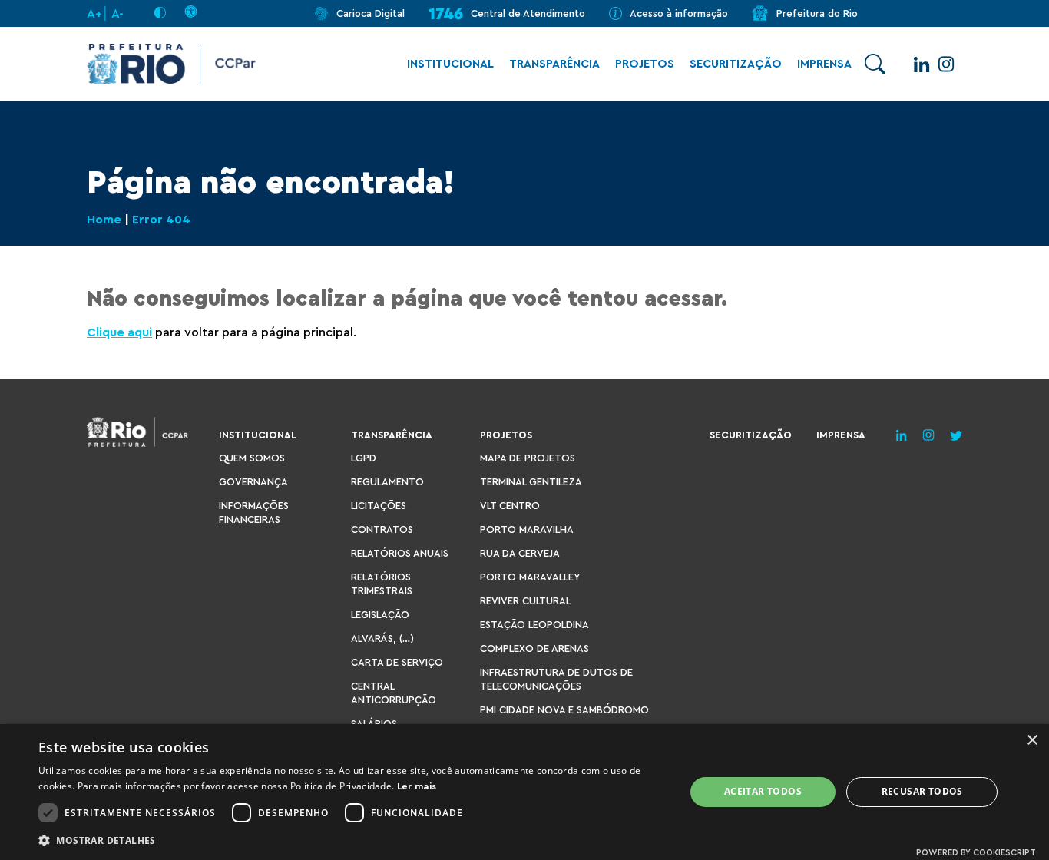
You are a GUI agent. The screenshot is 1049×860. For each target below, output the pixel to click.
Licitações (378, 506)
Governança (253, 482)
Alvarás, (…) (382, 638)
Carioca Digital (370, 13)
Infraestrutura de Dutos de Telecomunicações (556, 679)
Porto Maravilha (527, 529)
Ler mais (416, 786)
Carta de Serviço (397, 662)
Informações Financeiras (254, 512)
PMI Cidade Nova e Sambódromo (564, 710)
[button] (351, 839)
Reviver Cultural (525, 601)
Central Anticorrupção (393, 693)
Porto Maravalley (530, 577)
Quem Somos (252, 458)
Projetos (644, 64)
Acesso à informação (679, 13)
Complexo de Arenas (534, 648)
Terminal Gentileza (531, 482)
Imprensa (824, 64)
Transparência (554, 64)
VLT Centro (510, 506)
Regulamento (387, 482)
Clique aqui (119, 332)
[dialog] (524, 792)
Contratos (382, 529)
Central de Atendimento (528, 13)
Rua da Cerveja (520, 553)
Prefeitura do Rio (817, 13)
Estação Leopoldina (534, 625)
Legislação (380, 615)
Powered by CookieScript (976, 852)
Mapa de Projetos (527, 458)
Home (104, 219)
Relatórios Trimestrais (381, 584)
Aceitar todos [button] (763, 791)
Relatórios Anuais (399, 553)
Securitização (736, 64)
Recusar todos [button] (922, 791)
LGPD (363, 458)
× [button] (1031, 740)
